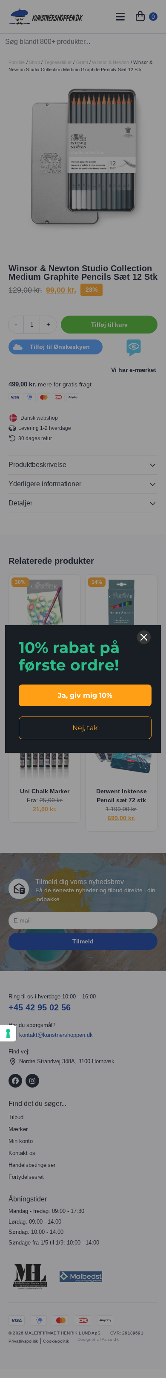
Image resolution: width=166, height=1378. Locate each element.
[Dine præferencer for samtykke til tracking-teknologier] (8, 1033)
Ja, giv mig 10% (85, 695)
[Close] (144, 637)
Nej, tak (85, 728)
